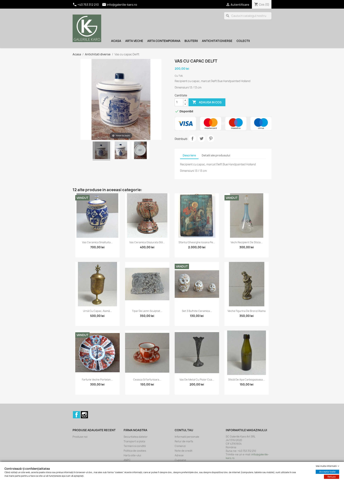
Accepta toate (327, 471)
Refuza (332, 476)
